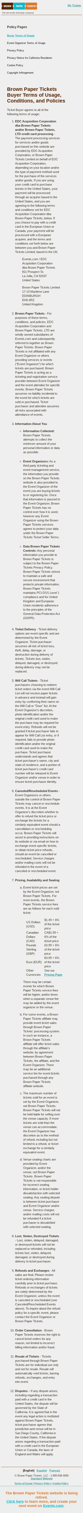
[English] (28, 1470)
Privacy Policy (15, 50)
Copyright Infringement (20, 72)
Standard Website (42, 1478)
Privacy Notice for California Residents (29, 57)
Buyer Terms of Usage (20, 35)
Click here (15, 1502)
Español (42, 1470)
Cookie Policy (15, 65)
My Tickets (74, 5)
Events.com (53, 1506)
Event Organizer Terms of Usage (26, 43)
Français (54, 1470)
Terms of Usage (24, 1483)
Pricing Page (53, 974)
